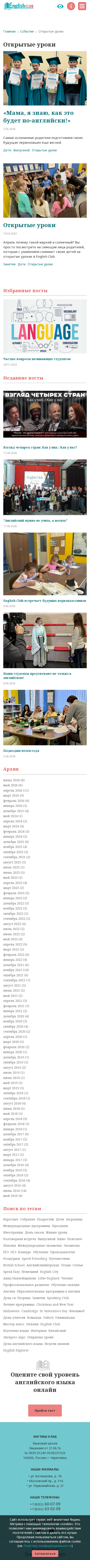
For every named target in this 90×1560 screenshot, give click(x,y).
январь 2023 (13, 898)
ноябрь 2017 (13, 1139)
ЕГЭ (6, 1252)
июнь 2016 (12, 1191)
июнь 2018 (12, 1108)
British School (14, 1265)
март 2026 (11, 795)
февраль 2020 (14, 1047)
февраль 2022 (14, 955)
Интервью (39, 1331)
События (27, 31)
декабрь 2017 (14, 1134)
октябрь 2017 (13, 1144)
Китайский (57, 1331)
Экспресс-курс (14, 1337)
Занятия (9, 264)
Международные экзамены (40, 1245)
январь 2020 (13, 1052)
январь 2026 (13, 806)
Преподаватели (62, 1252)
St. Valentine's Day (54, 1311)
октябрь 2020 (13, 1026)
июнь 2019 (12, 1078)
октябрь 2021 (13, 975)
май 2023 (11, 877)
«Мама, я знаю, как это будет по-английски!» (38, 116)
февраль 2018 (14, 1124)
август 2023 (12, 862)
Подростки (45, 1219)
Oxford (48, 1317)
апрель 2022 (13, 944)
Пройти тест (45, 1410)
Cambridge (29, 1311)
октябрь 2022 (13, 913)
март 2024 (11, 826)
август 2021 (12, 985)
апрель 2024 (13, 821)
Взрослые (10, 1219)
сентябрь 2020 (14, 1031)
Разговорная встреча (19, 1239)
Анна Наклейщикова (19, 1278)
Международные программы (26, 1226)
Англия (9, 1291)
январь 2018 (13, 1129)
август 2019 (12, 1067)
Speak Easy (11, 1272)
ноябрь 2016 (13, 1170)
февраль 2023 (14, 893)
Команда (34, 1317)
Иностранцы (13, 1232)
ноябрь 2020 (13, 1021)
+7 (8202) (45, 1504)
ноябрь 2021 (13, 970)
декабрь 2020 (14, 1016)
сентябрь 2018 (14, 1098)
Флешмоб (77, 1311)
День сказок (34, 1232)
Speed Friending (34, 1258)
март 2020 (11, 1042)
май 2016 (11, 1196)
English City (49, 1272)
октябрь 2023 (13, 852)
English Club (50, 1324)
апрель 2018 (13, 1119)
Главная (9, 31)
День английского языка (23, 1344)
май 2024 (11, 816)
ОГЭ (13, 1252)
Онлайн (32, 1324)
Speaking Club (58, 1298)
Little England (48, 1278)
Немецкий (30, 1272)
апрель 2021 (13, 1001)
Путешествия (59, 1258)
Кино (61, 1239)
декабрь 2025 (14, 811)
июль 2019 (12, 1072)
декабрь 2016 (14, 1165)
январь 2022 (13, 960)
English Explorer (16, 1350)
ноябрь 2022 (13, 908)
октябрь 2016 (13, 1175)
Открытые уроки (44, 150)
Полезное (74, 1239)
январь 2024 (13, 836)
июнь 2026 (12, 780)
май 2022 (11, 939)
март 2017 (11, 1155)
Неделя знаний (57, 1344)
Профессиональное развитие (26, 1285)
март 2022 (11, 949)
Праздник (60, 1226)
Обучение (40, 1252)
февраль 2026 (14, 801)
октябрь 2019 (13, 1062)
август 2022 (12, 924)
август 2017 (12, 1150)
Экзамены (72, 1245)
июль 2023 (12, 867)
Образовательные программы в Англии (48, 1291)
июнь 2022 (12, 934)
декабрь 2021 (14, 965)
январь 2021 (13, 1011)
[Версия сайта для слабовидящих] (60, 6)
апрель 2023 (13, 883)
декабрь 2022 (14, 903)
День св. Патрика (17, 1298)
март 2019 (11, 1088)
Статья (78, 1265)
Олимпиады (65, 1317)
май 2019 (11, 1083)
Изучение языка (16, 1331)
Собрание (27, 1219)
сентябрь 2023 (14, 857)
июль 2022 (12, 929)
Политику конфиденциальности (48, 1546)
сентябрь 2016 (14, 1180)
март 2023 (11, 888)
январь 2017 (13, 1160)
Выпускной (21, 150)
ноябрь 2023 (13, 847)
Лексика (9, 1245)
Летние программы (19, 1304)
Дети (7, 150)
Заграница (74, 1219)
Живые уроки (56, 1232)
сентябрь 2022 (14, 918)
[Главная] (19, 6)
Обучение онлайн (65, 1285)
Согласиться (45, 1553)
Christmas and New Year (55, 1304)
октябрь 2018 (13, 1093)
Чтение (67, 1278)
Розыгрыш (11, 1258)
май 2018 (11, 1113)
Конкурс (24, 1252)
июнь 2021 (12, 990)
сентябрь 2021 (14, 980)
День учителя (14, 1317)
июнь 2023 (12, 872)
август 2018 (12, 1103)
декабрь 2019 (14, 1057)
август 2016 (12, 1185)
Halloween (11, 1311)
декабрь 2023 (14, 842)
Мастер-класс (13, 1324)
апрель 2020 (13, 1037)
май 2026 (11, 785)
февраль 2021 (14, 1006)
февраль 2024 (14, 831)
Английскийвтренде (42, 1265)
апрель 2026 (13, 790)
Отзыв (66, 1265)
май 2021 (11, 996)
